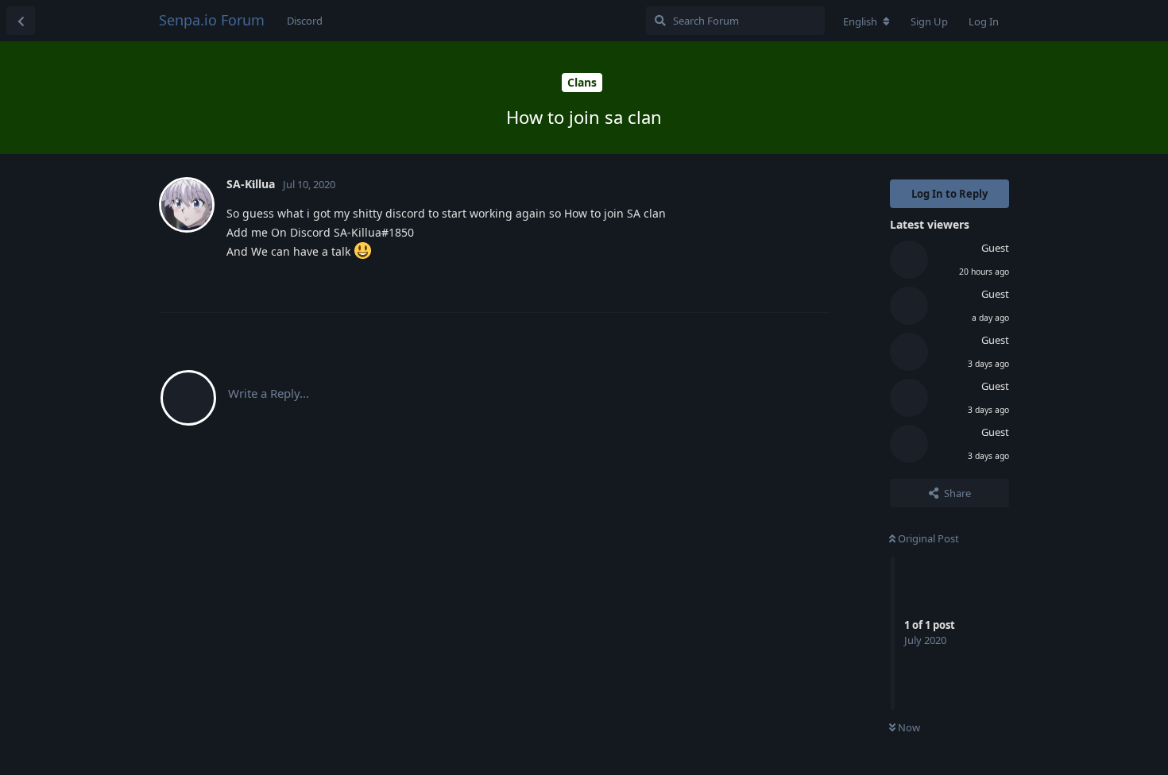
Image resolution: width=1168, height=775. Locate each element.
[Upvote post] (737, 283)
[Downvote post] (772, 283)
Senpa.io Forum (212, 19)
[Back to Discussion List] (20, 20)
